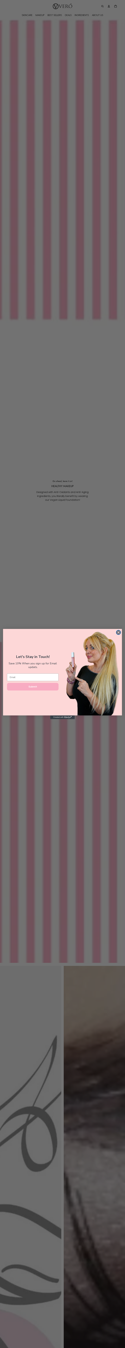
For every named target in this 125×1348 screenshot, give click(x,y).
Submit (33, 686)
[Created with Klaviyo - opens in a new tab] (62, 717)
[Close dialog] (118, 632)
